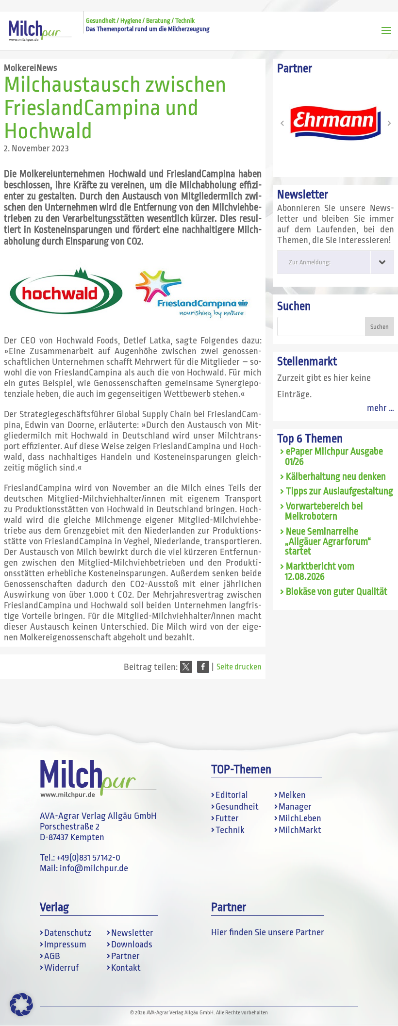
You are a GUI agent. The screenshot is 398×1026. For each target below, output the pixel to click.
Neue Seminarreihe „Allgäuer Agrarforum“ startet (328, 541)
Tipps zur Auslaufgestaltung (339, 491)
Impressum (65, 944)
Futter (227, 818)
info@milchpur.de (94, 868)
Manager (295, 806)
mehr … (380, 408)
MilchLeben (300, 818)
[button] (186, 667)
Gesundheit (237, 806)
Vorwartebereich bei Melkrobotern (324, 511)
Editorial (232, 795)
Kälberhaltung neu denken (336, 477)
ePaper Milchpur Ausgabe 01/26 (334, 456)
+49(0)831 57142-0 (88, 857)
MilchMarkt (300, 830)
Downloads (131, 944)
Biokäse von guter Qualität (336, 591)
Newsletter (132, 933)
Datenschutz (67, 933)
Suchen (294, 306)
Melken (292, 795)
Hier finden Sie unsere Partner (267, 932)
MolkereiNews (30, 68)
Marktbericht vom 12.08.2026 (319, 571)
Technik (230, 830)
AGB (52, 956)
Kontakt (126, 967)
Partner (125, 956)
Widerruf (61, 967)
